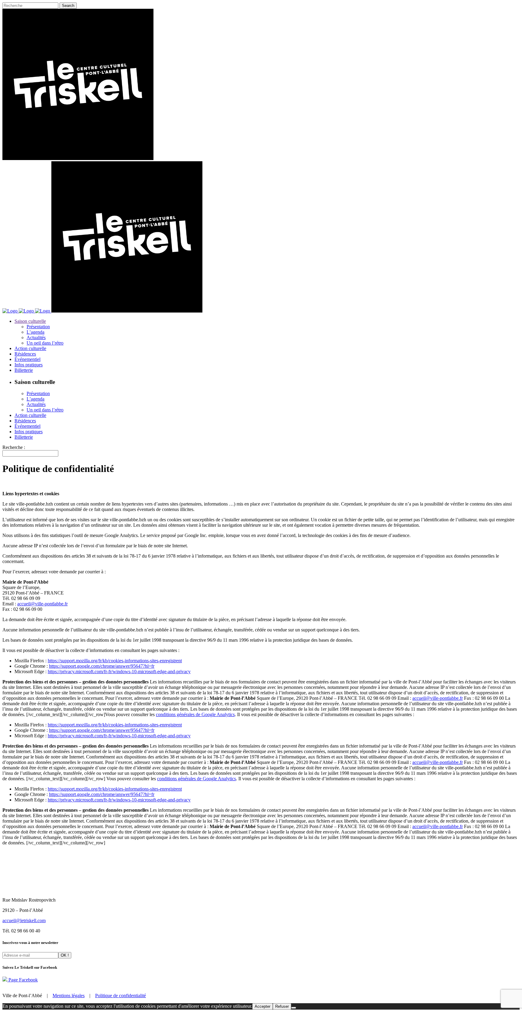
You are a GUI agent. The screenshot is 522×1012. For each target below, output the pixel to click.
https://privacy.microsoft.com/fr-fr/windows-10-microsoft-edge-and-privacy (119, 671)
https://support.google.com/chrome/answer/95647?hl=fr (101, 666)
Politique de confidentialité (120, 995)
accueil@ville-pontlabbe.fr (42, 603)
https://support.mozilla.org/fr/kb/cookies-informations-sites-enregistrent (115, 660)
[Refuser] (293, 1008)
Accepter (262, 1006)
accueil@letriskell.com (24, 920)
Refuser (282, 1006)
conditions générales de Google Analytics (195, 714)
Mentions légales (69, 995)
